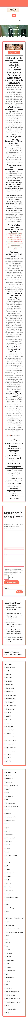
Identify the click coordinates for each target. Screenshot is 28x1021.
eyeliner (8, 813)
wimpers (8, 1012)
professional (10, 486)
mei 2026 (8, 678)
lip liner (8, 862)
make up (8, 883)
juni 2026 (8, 674)
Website (6, 561)
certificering (14, 446)
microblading (10, 908)
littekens (8, 880)
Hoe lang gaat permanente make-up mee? (15, 247)
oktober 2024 (10, 744)
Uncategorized (10, 971)
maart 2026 (9, 685)
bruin (7, 792)
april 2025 (9, 723)
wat (7, 985)
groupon (8, 831)
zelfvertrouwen (14, 498)
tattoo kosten (10, 960)
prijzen (8, 943)
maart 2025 (9, 726)
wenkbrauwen (10, 995)
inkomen (14, 461)
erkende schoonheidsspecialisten (14, 454)
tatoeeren (9, 957)
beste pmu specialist (12, 786)
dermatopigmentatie (12, 806)
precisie (19, 483)
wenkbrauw (9, 988)
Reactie (6, 530)
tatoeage (9, 953)
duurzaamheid (14, 451)
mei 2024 (9, 761)
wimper (8, 1005)
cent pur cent (10, 796)
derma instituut (10, 803)
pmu (7, 936)
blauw (8, 789)
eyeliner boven (10, 817)
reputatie (18, 486)
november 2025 (11, 699)
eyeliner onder (10, 820)
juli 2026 (8, 671)
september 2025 (11, 706)
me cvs (8, 894)
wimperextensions (11, 1009)
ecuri (7, 810)
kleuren (8, 848)
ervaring (11, 458)
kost (7, 852)
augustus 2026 (10, 667)
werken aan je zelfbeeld (13, 1002)
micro (7, 904)
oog (7, 922)
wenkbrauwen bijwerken (13, 999)
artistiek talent (17, 443)
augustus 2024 (10, 751)
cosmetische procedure (14, 448)
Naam (6, 548)
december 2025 (11, 695)
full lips (8, 824)
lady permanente (11, 855)
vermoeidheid (10, 978)
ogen (7, 911)
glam (7, 827)
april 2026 (9, 681)
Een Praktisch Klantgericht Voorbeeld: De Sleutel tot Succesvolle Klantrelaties (14, 632)
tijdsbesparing (14, 488)
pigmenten (11, 483)
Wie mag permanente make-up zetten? (15, 235)
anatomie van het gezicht (14, 441)
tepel (7, 964)
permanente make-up (14, 478)
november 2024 (11, 740)
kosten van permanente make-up (14, 466)
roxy (7, 946)
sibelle (8, 950)
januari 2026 (9, 692)
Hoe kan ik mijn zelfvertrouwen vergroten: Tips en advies (14, 624)
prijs (7, 939)
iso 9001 (8, 845)
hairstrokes (9, 834)
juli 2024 (8, 754)
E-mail (6, 555)
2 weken (8, 775)
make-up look (18, 470)
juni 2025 (8, 716)
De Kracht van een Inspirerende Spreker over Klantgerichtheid (14, 608)
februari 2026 (10, 688)
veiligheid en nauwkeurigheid (14, 494)
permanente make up (12, 929)
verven (8, 981)
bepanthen (9, 782)
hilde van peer (10, 838)
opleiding (14, 475)
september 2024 (11, 747)
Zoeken (7, 588)
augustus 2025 (10, 709)
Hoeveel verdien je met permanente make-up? (15, 238)
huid (18, 458)
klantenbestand (14, 463)
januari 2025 (9, 733)
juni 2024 (8, 758)
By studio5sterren (16, 436)
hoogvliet (9, 841)
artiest (8, 443)
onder (8, 915)
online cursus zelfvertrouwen (14, 918)
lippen (8, 869)
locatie (9, 470)
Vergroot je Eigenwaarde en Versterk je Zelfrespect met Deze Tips (14, 639)
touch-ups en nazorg (14, 491)
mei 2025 (8, 719)
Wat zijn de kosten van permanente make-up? (15, 242)
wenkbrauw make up (12, 992)
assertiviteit (9, 779)
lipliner (8, 866)
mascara (8, 887)
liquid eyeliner (10, 873)
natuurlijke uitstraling (14, 473)
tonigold (8, 967)
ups (7, 974)
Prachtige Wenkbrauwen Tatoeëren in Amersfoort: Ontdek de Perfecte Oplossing (13, 616)
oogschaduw (10, 925)
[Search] (20, 20)
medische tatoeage (12, 897)
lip (6, 859)
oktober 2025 (10, 702)
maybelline (9, 890)
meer (7, 901)
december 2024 (11, 737)
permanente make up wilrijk (14, 932)
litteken (8, 876)
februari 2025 (10, 730)
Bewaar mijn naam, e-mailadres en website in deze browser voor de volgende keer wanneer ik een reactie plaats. (14, 571)
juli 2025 (8, 712)
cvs (7, 799)
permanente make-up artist (14, 481)
